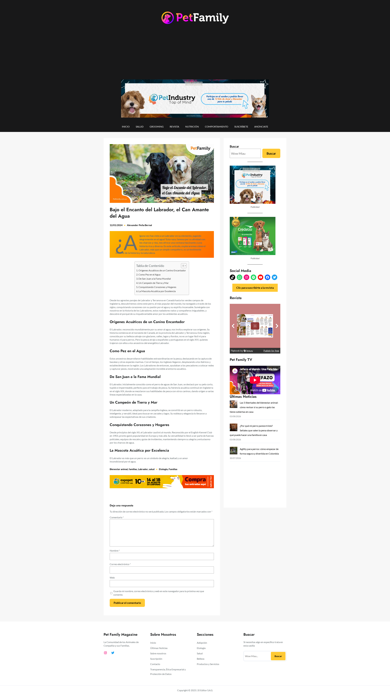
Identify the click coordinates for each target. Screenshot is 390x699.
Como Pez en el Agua (149, 274)
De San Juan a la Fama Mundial (154, 278)
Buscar (234, 146)
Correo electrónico (120, 564)
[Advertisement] (195, 54)
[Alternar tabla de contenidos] (182, 265)
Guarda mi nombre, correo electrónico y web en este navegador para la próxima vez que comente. (158, 593)
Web (112, 577)
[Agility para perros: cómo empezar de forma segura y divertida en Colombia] (233, 451)
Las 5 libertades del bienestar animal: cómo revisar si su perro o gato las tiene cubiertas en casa (254, 407)
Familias (173, 469)
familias (133, 469)
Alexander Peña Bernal (139, 225)
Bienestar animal (119, 469)
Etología (163, 469)
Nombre (115, 550)
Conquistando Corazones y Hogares (157, 287)
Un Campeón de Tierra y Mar (153, 282)
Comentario (117, 517)
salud (151, 469)
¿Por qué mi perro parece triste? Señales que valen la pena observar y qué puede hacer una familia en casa (254, 430)
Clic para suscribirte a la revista (255, 287)
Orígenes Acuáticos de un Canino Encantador (162, 270)
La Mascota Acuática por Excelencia (157, 291)
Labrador (143, 469)
